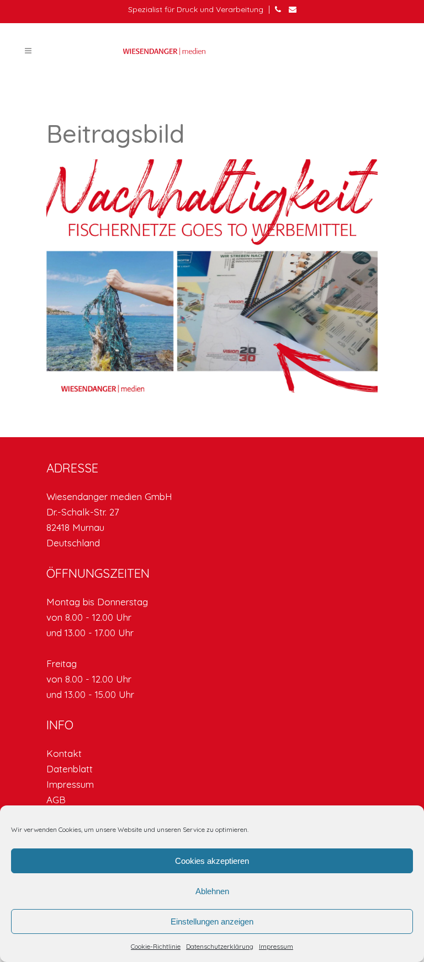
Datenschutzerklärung (219, 946)
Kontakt (64, 753)
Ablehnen (212, 891)
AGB (56, 799)
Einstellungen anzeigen (212, 921)
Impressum (276, 946)
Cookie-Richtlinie (156, 946)
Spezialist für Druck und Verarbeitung (195, 9)
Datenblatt (69, 769)
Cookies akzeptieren (212, 861)
